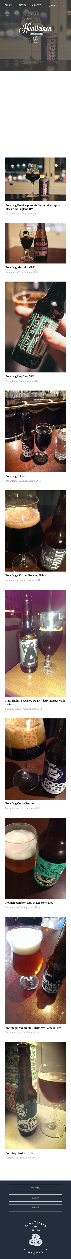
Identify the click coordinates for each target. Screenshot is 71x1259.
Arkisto (36, 5)
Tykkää (35, 1198)
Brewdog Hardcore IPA (19, 1153)
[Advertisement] (35, 112)
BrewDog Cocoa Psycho (19, 803)
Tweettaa (35, 1188)
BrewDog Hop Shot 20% (19, 376)
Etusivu (8, 5)
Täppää (35, 1208)
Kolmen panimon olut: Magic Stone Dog (29, 902)
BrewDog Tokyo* (15, 476)
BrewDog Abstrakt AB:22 (20, 267)
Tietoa (22, 5)
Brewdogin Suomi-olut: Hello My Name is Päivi (33, 1028)
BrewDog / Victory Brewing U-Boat (26, 575)
